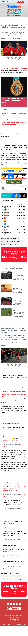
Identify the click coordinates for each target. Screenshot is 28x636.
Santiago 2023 (4, 241)
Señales (20, 1)
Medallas (3, 244)
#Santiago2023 (21, 487)
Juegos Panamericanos (15, 241)
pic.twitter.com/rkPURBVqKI (10, 490)
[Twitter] (15, 59)
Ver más (4, 105)
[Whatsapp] (8, 59)
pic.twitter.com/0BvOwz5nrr (10, 440)
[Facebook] (12, 59)
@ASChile (15, 487)
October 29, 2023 (19, 527)
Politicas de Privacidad (14, 621)
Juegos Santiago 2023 (13, 244)
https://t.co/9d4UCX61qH (9, 551)
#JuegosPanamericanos (8, 489)
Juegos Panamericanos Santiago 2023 (10, 239)
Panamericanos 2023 (6, 579)
